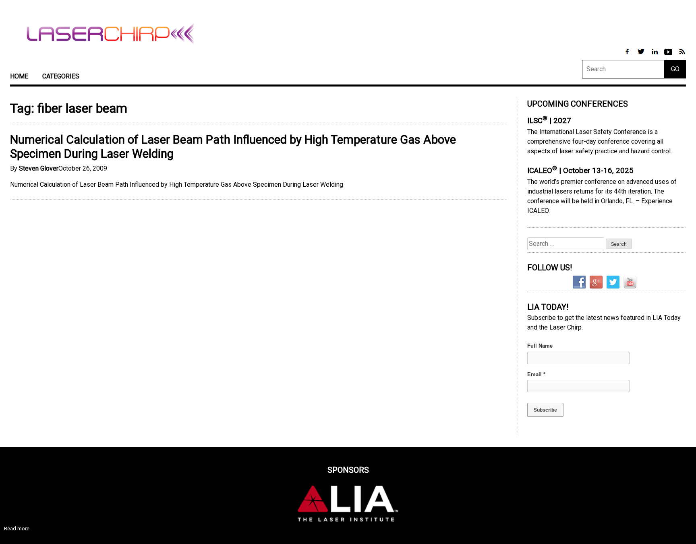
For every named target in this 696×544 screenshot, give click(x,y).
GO (675, 69)
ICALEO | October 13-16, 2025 (580, 170)
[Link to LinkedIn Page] (655, 56)
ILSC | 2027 (549, 120)
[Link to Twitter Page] (641, 56)
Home (19, 76)
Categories (60, 76)
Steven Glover (38, 168)
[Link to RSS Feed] (682, 56)
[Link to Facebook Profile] (628, 56)
